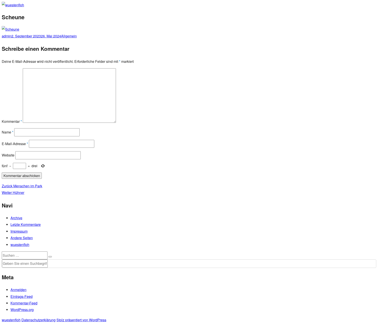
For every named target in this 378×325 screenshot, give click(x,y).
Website (8, 155)
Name (7, 132)
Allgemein (69, 36)
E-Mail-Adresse (15, 143)
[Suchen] (50, 256)
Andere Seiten (21, 237)
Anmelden (18, 289)
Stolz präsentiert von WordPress (81, 319)
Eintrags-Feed (21, 296)
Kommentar (12, 121)
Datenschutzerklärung (38, 319)
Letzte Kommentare (25, 224)
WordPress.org (22, 309)
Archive (16, 217)
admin (6, 36)
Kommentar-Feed (23, 303)
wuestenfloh (19, 244)
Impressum (19, 231)
